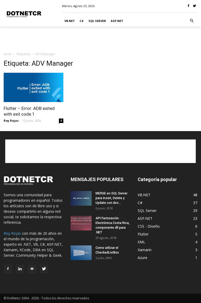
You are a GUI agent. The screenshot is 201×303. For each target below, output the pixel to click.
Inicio (8, 54)
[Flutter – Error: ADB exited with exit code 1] (33, 87)
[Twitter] (44, 269)
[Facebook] (8, 269)
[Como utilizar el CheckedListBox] (81, 252)
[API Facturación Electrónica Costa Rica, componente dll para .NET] (81, 223)
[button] (191, 20)
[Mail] (32, 269)
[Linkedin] (20, 269)
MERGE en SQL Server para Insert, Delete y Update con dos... (111, 198)
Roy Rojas (11, 120)
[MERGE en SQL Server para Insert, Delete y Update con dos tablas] (81, 198)
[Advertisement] (100, 38)
